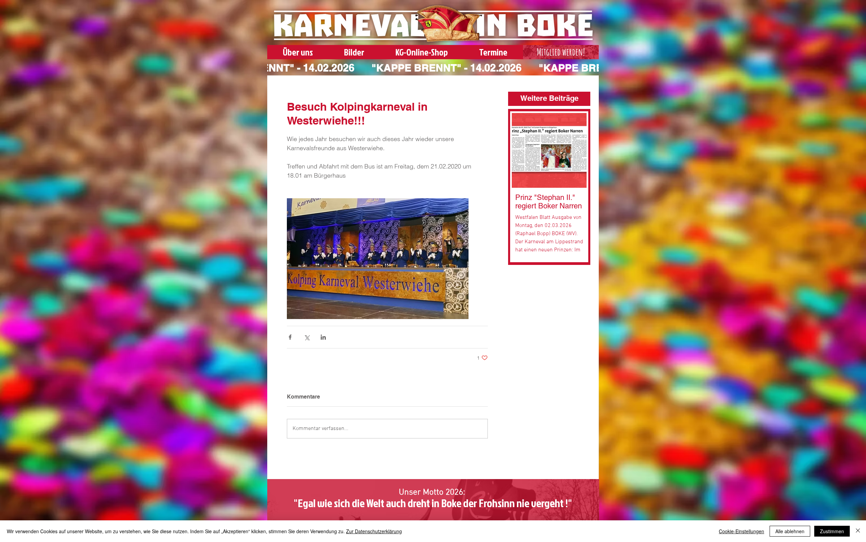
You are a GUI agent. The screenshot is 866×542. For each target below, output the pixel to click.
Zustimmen (832, 531)
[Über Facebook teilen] (290, 337)
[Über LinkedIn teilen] (323, 337)
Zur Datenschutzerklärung (374, 531)
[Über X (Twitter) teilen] (306, 337)
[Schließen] (858, 531)
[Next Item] (576, 150)
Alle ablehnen (789, 531)
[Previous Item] (522, 150)
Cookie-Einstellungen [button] (741, 531)
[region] (561, 53)
